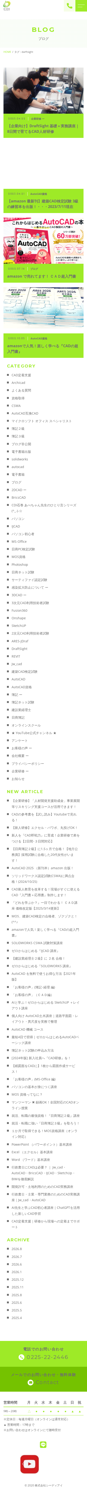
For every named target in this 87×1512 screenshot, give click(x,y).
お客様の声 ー (22, 748)
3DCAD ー (19, 595)
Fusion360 (19, 610)
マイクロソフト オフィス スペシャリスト (42, 421)
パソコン (18, 518)
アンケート (20, 740)
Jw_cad (17, 664)
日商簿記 (18, 717)
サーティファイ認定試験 (29, 580)
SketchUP (19, 625)
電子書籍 (18, 474)
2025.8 (17, 1295)
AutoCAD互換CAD (25, 413)
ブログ (16, 482)
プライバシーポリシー (28, 763)
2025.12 (18, 1279)
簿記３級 (18, 436)
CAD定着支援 (21, 375)
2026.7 (17, 1256)
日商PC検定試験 (23, 549)
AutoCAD (18, 679)
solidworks (20, 459)
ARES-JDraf (20, 641)
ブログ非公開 (21, 444)
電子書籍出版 (21, 451)
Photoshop (20, 564)
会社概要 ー (20, 755)
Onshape (19, 618)
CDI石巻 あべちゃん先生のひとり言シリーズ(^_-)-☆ (44, 508)
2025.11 (18, 1287)
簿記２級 (18, 428)
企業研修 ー (20, 771)
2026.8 (17, 1249)
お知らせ (18, 779)
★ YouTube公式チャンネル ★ (34, 733)
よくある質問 (21, 390)
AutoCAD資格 (22, 687)
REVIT (16, 656)
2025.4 (17, 1318)
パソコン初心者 (23, 534)
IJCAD (16, 526)
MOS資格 (19, 556)
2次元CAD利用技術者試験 (30, 633)
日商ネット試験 (23, 572)
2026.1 (17, 1272)
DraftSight (19, 648)
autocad (18, 467)
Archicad (18, 382)
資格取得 (18, 398)
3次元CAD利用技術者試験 (30, 603)
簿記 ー (17, 694)
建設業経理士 (21, 710)
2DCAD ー (19, 490)
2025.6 (17, 1302)
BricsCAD (19, 497)
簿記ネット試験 (23, 702)
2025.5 (17, 1310)
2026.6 (17, 1264)
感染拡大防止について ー (30, 587)
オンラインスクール (26, 725)
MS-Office (19, 541)
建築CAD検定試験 (25, 671)
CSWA (16, 405)
